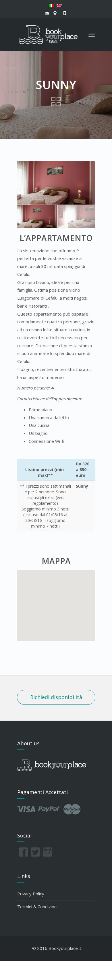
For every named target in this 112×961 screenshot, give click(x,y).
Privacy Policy (30, 894)
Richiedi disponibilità (56, 697)
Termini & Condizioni (37, 906)
